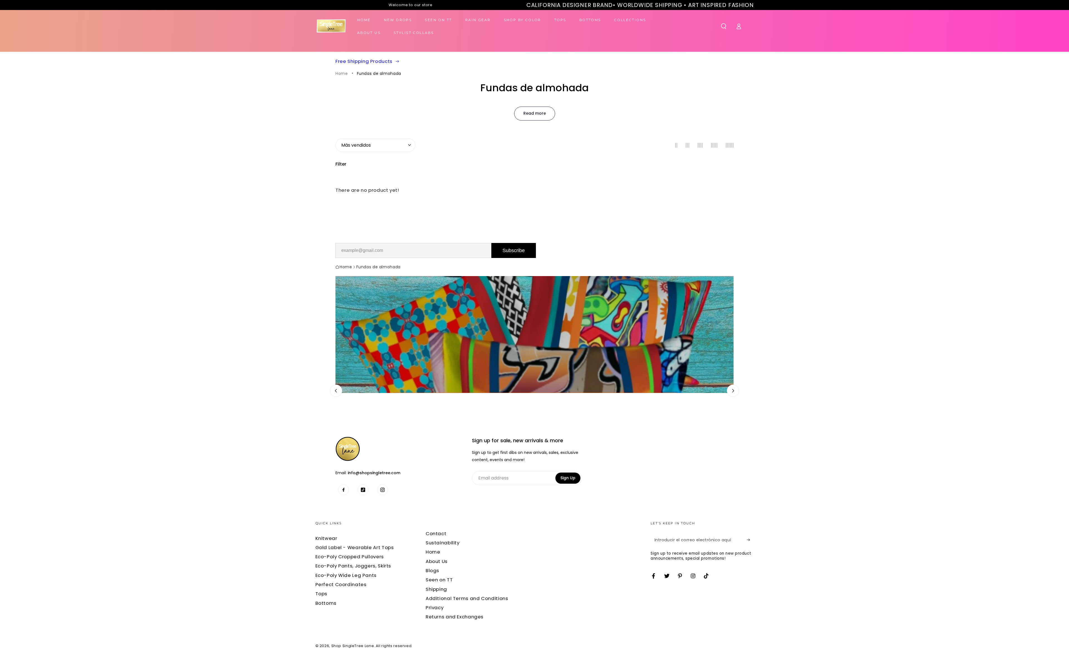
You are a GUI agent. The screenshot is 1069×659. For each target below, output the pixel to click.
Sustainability (443, 542)
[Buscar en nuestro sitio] (723, 26)
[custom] (343, 490)
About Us (437, 561)
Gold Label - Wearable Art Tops (354, 547)
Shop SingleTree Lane (352, 645)
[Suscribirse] (750, 539)
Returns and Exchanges (455, 616)
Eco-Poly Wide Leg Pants (346, 575)
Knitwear (326, 538)
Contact (436, 533)
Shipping (436, 589)
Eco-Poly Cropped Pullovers (349, 556)
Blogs (432, 570)
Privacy (434, 607)
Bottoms (326, 603)
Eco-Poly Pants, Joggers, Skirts (353, 565)
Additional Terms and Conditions (467, 598)
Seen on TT (439, 579)
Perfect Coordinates (341, 584)
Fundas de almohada (379, 73)
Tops (321, 593)
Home (341, 73)
